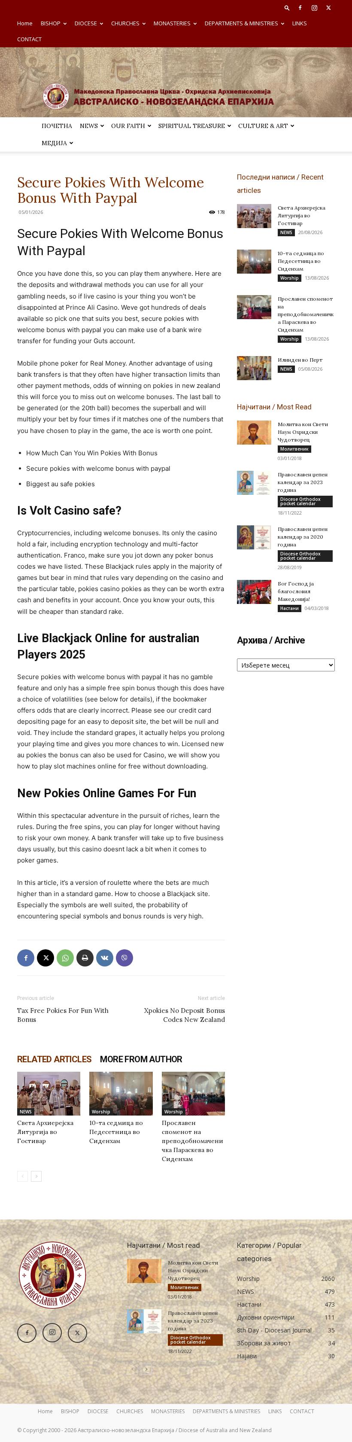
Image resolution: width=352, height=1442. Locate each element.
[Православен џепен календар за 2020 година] (254, 537)
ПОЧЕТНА (57, 126)
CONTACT (29, 39)
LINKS (299, 23)
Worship (101, 1112)
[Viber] (124, 957)
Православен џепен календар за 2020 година (303, 537)
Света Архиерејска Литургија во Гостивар (45, 1132)
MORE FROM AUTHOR (141, 1059)
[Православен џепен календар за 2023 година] (254, 483)
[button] (287, 7)
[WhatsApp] (65, 957)
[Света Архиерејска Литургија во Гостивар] (48, 1093)
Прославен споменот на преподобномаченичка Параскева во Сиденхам (192, 1141)
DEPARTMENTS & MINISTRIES (241, 23)
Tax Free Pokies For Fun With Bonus (63, 1015)
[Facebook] (300, 7)
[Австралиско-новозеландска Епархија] (176, 82)
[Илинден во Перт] (254, 368)
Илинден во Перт (300, 360)
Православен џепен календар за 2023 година (303, 482)
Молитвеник (294, 449)
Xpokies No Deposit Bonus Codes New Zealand (184, 1015)
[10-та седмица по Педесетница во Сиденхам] (120, 1093)
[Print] (85, 957)
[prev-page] (22, 1176)
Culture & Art (263, 126)
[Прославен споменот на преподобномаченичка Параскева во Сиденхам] (193, 1093)
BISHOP (51, 23)
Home (25, 23)
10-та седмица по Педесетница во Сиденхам (116, 1132)
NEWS (89, 126)
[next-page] (36, 1176)
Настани (289, 608)
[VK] (104, 957)
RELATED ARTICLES (54, 1059)
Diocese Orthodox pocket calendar (300, 501)
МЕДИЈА (54, 143)
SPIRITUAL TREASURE (191, 126)
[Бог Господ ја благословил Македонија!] (254, 592)
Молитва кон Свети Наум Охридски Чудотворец (303, 432)
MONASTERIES (172, 23)
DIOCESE (86, 23)
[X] (328, 7)
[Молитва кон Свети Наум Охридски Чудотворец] (254, 433)
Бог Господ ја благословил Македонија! (296, 591)
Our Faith (128, 126)
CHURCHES (125, 23)
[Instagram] (314, 7)
